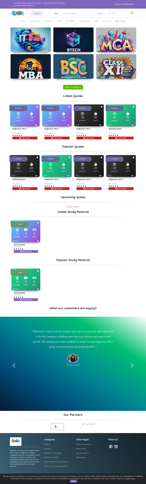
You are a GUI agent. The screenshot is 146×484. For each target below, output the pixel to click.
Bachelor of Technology (52, 453)
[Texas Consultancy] (88, 424)
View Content (27, 251)
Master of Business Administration (56, 462)
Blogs (59, 21)
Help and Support (82, 453)
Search (99, 13)
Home (22, 21)
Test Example (19, 245)
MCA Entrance (81, 457)
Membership (84, 21)
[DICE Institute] (57, 426)
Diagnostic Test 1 (84, 129)
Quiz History (70, 21)
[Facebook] (110, 447)
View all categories (73, 87)
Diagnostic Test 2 (51, 129)
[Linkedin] (115, 447)
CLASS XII (47, 448)
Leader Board (34, 21)
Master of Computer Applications (56, 466)
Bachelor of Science (51, 457)
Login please (25, 138)
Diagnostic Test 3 (19, 129)
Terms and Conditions (84, 444)
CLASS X (47, 444)
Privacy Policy (81, 448)
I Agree (73, 481)
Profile (96, 21)
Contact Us (107, 21)
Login (114, 13)
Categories (37, 13)
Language (122, 21)
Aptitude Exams (115, 129)
